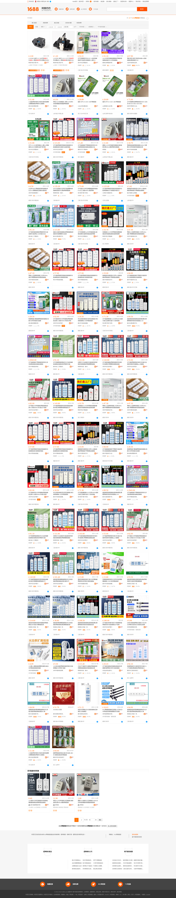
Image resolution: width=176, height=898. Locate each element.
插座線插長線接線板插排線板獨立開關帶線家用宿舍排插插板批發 (87, 623)
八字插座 (59, 65)
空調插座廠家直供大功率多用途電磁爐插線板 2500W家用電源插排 (112, 580)
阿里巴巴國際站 (38, 894)
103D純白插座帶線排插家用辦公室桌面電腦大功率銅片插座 (63, 667)
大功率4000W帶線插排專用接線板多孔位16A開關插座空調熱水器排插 (38, 189)
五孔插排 (91, 807)
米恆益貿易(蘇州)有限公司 (108, 670)
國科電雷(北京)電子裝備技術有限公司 (133, 860)
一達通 (143, 894)
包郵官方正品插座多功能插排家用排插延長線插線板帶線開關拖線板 (87, 363)
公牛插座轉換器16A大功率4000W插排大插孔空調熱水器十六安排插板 (112, 319)
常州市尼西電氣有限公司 (83, 62)
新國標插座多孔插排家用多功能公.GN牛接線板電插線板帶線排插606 (137, 667)
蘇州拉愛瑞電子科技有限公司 (58, 236)
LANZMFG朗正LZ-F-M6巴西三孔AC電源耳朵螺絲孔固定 (39, 59)
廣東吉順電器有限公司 (108, 62)
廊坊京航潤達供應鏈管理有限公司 (34, 106)
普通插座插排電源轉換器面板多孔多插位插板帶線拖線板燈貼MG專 (38, 710)
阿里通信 (112, 894)
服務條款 (92, 892)
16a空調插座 (36, 807)
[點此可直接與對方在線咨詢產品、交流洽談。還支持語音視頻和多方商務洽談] (97, 70)
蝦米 (95, 894)
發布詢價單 (135, 834)
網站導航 (119, 892)
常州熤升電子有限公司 (83, 193)
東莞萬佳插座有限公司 (78, 869)
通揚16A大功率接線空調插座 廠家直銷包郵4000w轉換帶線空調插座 (112, 146)
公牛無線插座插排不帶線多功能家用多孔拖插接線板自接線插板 (137, 276)
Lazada (148, 894)
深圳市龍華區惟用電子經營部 (34, 670)
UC (121, 894)
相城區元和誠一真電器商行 (132, 583)
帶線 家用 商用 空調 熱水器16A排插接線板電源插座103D (136, 59)
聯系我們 (113, 892)
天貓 (67, 894)
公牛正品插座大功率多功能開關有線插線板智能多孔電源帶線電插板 (63, 189)
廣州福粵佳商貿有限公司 (83, 714)
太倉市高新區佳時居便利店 (132, 62)
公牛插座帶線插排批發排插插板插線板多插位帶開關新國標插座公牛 (63, 406)
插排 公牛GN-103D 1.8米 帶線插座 (87, 102)
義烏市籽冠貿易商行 (58, 757)
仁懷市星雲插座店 (98, 863)
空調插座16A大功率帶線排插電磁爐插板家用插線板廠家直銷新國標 (112, 233)
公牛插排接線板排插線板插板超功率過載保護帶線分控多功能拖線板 (112, 667)
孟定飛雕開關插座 (77, 863)
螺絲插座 (64, 65)
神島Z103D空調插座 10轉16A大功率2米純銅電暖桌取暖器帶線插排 (63, 102)
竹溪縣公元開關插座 (98, 866)
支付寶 (124, 894)
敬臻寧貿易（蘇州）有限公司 (58, 193)
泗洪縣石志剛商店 (117, 869)
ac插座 (30, 65)
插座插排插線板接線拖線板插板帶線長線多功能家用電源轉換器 (137, 580)
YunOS (107, 894)
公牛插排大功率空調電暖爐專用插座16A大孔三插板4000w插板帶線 (88, 189)
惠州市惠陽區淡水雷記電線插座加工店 (82, 860)
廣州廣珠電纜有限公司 (34, 323)
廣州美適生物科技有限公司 (58, 714)
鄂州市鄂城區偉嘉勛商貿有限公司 (58, 280)
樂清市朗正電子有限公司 (34, 62)
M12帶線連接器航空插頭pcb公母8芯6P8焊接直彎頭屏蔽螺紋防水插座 (112, 710)
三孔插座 (40, 65)
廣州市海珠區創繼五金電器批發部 (132, 149)
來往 (129, 894)
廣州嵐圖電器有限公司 (36, 805)
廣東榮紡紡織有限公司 (118, 863)
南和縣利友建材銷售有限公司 (120, 866)
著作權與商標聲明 (78, 892)
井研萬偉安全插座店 (88, 869)
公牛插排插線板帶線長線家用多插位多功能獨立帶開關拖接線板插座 (112, 363)
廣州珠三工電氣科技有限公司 (34, 236)
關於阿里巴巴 (106, 892)
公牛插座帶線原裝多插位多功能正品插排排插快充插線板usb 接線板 (137, 363)
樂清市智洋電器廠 (107, 236)
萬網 (117, 894)
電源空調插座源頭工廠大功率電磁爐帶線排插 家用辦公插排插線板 (87, 580)
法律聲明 (86, 892)
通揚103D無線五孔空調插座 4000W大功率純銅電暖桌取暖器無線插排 (88, 801)
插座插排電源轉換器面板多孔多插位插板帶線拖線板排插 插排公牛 (63, 580)
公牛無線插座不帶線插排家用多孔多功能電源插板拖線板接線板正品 (87, 146)
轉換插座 (55, 807)
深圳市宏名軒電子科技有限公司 (58, 149)
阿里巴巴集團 (29, 894)
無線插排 (80, 807)
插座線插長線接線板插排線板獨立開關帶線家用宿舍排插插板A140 (137, 319)
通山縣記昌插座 (97, 869)
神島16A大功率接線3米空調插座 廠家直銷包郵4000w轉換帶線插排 (63, 801)
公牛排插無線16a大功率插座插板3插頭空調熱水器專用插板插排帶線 (87, 233)
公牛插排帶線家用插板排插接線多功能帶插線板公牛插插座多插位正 (112, 189)
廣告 (48, 60)
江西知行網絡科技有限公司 (108, 193)
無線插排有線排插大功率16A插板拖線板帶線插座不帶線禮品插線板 (136, 189)
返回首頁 (104, 826)
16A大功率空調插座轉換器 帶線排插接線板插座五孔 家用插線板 (112, 59)
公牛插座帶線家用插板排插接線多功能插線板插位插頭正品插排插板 (63, 146)
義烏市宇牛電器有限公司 (83, 149)
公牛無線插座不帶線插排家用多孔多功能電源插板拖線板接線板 (38, 363)
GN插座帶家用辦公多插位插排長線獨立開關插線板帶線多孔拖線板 (39, 102)
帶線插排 (66, 807)
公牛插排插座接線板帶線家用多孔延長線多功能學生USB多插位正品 (38, 233)
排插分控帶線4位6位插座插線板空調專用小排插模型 (87, 710)
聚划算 (71, 894)
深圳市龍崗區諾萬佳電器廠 (58, 670)
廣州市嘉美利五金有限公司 (132, 280)
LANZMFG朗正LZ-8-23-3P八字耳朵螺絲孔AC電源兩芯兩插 (63, 59)
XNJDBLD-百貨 (57, 709)
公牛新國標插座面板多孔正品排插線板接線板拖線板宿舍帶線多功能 (63, 363)
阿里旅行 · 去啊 (82, 894)
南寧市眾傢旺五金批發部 (132, 106)
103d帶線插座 (117, 834)
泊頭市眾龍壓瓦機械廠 (140, 869)
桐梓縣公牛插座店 (87, 866)
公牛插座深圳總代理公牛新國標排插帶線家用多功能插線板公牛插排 (112, 623)
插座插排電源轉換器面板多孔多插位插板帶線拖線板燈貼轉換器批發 (63, 623)
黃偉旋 (55, 106)
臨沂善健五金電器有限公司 (132, 193)
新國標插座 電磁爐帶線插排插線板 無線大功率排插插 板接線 (39, 319)
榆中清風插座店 (87, 863)
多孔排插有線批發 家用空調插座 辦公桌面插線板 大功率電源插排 (88, 319)
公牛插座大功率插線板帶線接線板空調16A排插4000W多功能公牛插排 (38, 406)
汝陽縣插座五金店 (77, 866)
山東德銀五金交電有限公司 (108, 106)
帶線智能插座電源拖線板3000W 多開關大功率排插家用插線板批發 (137, 146)
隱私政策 (98, 892)
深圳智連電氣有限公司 (132, 627)
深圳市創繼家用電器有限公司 (83, 583)
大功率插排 (44, 807)
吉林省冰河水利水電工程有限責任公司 (122, 860)
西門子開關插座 (97, 860)
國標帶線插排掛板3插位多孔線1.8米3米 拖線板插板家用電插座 (63, 754)
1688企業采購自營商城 (83, 106)
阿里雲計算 (100, 894)
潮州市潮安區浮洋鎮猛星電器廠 (108, 280)
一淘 (75, 894)
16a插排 (31, 807)
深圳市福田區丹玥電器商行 (132, 236)
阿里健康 (137, 894)
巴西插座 (35, 65)
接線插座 (60, 807)
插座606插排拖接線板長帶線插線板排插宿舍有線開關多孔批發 (63, 233)
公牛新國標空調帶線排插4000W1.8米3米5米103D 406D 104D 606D (137, 102)
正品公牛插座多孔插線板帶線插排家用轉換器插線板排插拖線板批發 (87, 667)
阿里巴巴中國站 (48, 894)
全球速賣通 (57, 894)
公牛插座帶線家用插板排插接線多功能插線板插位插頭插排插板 (63, 276)
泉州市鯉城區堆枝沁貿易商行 (83, 280)
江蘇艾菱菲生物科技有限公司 (131, 869)
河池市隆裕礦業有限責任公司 (131, 863)
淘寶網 (63, 894)
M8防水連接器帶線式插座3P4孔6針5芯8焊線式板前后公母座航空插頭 (137, 623)
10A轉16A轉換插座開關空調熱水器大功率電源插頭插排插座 (39, 667)
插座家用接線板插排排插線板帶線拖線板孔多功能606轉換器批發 (38, 623)
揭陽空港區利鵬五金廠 (140, 860)
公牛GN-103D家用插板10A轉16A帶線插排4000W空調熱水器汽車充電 (39, 146)
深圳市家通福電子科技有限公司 (34, 193)
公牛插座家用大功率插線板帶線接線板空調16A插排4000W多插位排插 (63, 319)
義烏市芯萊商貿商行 (132, 670)
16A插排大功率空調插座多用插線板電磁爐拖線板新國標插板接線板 (38, 801)
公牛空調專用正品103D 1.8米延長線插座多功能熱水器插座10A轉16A (87, 59)
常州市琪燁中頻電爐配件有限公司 (143, 863)
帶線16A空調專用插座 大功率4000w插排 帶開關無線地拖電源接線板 (136, 233)
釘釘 (132, 894)
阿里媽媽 (90, 894)
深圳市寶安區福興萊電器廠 (34, 280)
